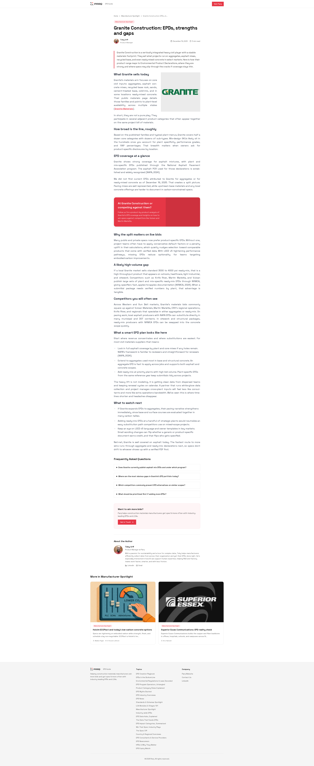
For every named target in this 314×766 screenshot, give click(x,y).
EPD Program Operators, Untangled (150, 684)
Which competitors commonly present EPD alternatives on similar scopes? (151, 485)
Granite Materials (124, 108)
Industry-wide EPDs (144, 713)
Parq (143, 550)
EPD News (140, 699)
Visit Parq (218, 4)
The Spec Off (141, 731)
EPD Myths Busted (143, 691)
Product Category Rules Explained (150, 688)
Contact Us (186, 677)
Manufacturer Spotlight (130, 16)
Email (140, 565)
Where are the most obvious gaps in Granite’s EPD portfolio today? (148, 476)
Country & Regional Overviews (148, 734)
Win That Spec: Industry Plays (148, 727)
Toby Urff (129, 546)
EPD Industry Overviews (146, 695)
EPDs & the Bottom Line (145, 677)
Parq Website (187, 674)
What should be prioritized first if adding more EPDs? (142, 494)
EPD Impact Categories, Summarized (151, 723)
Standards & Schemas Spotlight (149, 702)
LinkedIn (131, 565)
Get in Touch (125, 522)
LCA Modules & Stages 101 (147, 706)
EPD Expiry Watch (143, 748)
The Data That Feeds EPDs (147, 720)
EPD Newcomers (142, 741)
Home (116, 16)
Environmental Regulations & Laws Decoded (154, 681)
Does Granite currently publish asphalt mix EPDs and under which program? (152, 467)
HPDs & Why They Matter (146, 745)
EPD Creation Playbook (145, 674)
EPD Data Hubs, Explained (146, 716)
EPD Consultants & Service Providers (151, 738)
